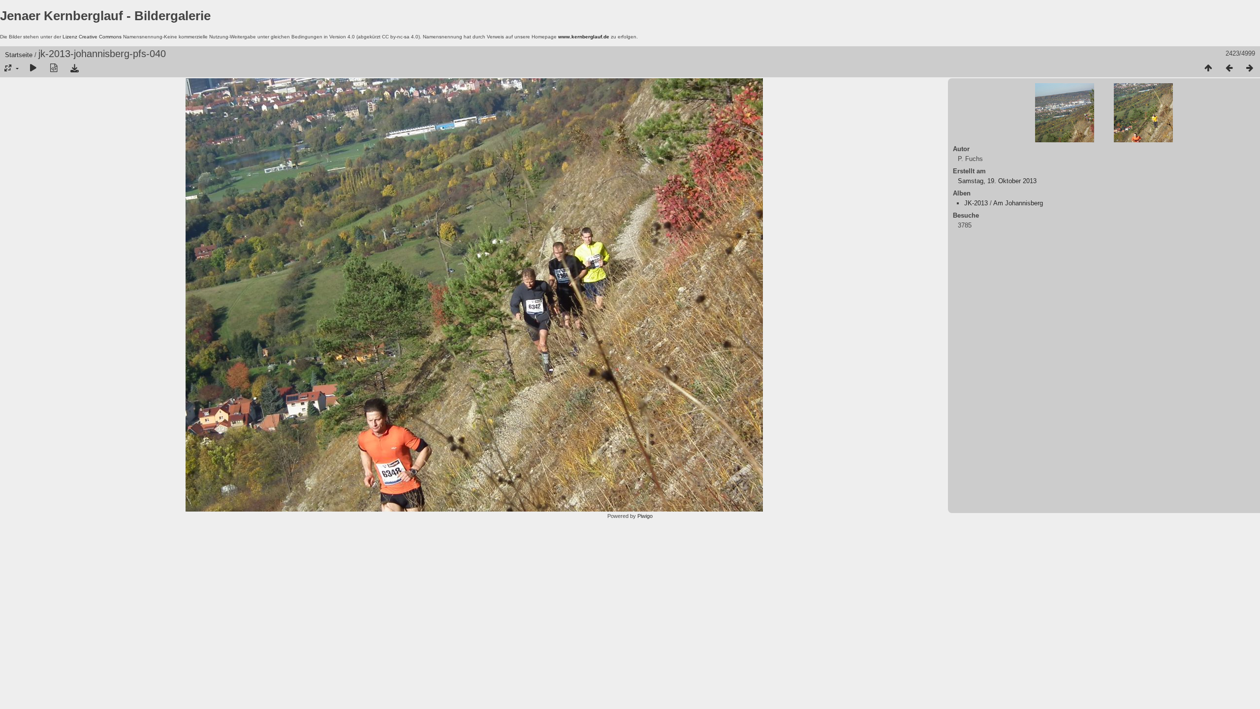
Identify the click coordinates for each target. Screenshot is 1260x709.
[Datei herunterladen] (74, 68)
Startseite (18, 55)
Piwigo (645, 516)
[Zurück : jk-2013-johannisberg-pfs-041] (1229, 68)
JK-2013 (976, 203)
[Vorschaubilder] (1208, 68)
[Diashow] (33, 68)
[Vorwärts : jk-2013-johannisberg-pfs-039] (1249, 68)
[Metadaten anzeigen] (53, 68)
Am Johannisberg (1018, 203)
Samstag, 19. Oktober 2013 (997, 181)
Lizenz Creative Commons (92, 36)
